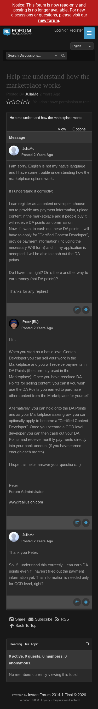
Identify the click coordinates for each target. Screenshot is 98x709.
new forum (48, 20)
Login (59, 30)
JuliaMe (31, 94)
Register (75, 30)
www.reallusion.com (26, 502)
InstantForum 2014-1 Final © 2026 (57, 695)
